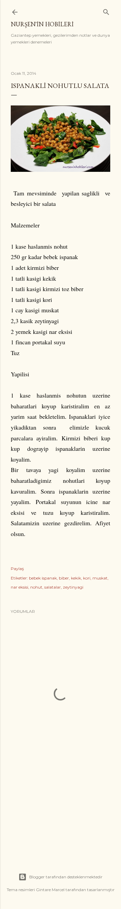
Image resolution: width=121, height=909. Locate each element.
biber (64, 578)
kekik (76, 578)
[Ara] (106, 10)
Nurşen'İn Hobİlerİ (42, 24)
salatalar (52, 587)
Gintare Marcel (50, 889)
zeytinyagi (73, 587)
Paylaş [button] (17, 568)
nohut (36, 587)
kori (86, 578)
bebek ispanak (43, 578)
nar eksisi (19, 587)
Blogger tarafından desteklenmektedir (66, 876)
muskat (100, 578)
